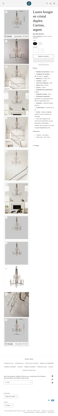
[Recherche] (47, 3)
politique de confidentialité (47, 363)
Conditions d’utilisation (29, 412)
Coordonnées (51, 412)
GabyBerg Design (12, 410)
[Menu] (3, 3)
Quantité (35, 47)
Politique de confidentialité (48, 410)
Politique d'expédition (30, 366)
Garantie (51, 366)
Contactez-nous (19, 363)
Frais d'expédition (37, 36)
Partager (37, 145)
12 (40, 43)
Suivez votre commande (31, 363)
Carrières (20, 366)
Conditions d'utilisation (10, 366)
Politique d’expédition (41, 412)
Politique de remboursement (33, 410)
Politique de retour (42, 366)
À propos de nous (8, 363)
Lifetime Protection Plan (29, 370)
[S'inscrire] (30, 382)
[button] (43, 61)
